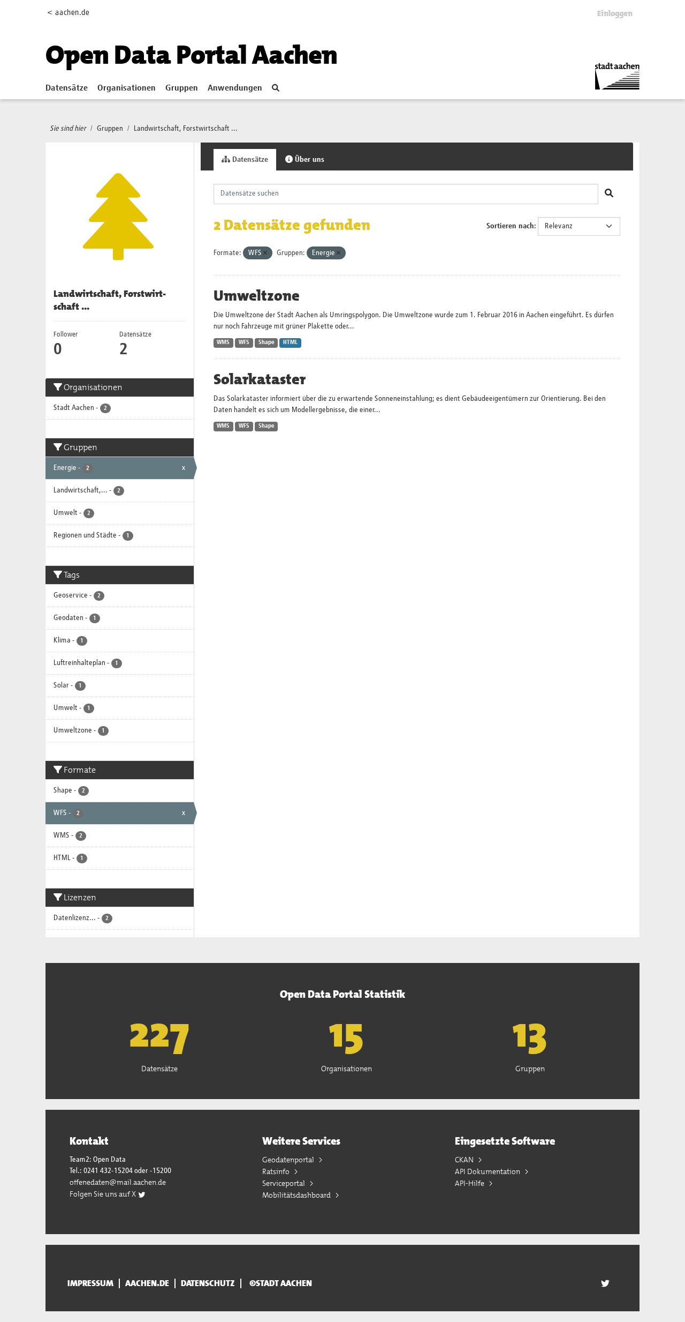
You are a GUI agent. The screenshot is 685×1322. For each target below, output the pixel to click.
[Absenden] (609, 194)
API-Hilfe (470, 1183)
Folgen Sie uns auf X (104, 1194)
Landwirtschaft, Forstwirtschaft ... (186, 128)
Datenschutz (208, 1283)
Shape (266, 342)
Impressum (90, 1283)
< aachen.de (68, 13)
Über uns (308, 159)
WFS (244, 342)
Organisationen (126, 88)
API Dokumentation (488, 1171)
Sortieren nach (510, 226)
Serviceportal (284, 1183)
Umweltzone (257, 295)
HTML (290, 342)
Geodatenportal (289, 1159)
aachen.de (147, 1283)
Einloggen (615, 13)
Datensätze (66, 88)
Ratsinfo (276, 1171)
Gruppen (181, 88)
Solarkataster (260, 379)
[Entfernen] (265, 253)
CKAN (465, 1159)
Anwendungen (235, 88)
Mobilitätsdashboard (297, 1195)
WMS (223, 342)
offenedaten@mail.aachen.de (118, 1182)
